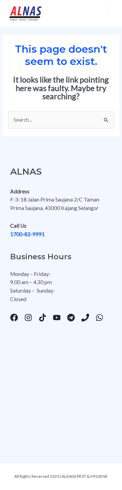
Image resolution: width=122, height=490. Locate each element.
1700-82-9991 (28, 234)
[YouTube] (57, 317)
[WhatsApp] (99, 317)
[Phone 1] (85, 317)
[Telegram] (71, 317)
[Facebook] (14, 317)
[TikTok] (42, 317)
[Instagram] (28, 317)
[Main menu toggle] (108, 13)
